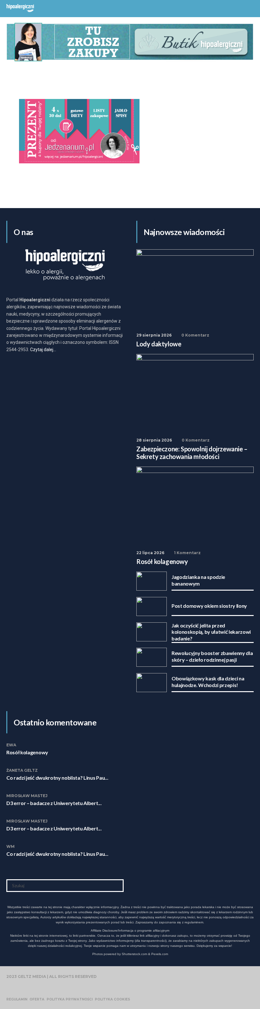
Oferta (36, 999)
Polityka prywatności (70, 999)
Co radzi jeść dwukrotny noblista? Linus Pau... (57, 778)
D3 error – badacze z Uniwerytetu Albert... (54, 803)
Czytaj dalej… (43, 349)
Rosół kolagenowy (27, 752)
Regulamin (16, 999)
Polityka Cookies (112, 999)
